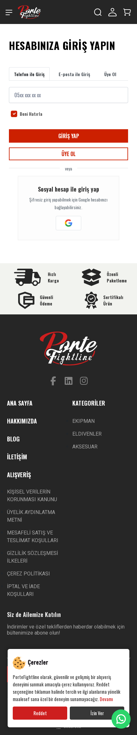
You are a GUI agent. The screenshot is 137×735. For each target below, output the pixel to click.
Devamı (106, 698)
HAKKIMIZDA (22, 421)
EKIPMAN (83, 421)
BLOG (13, 439)
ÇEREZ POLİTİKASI (28, 574)
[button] (127, 11)
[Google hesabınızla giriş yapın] (68, 223)
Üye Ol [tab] (110, 74)
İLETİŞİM (17, 457)
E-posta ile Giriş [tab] (74, 74)
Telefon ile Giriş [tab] (29, 74)
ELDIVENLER (87, 434)
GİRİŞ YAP (68, 136)
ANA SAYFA (20, 403)
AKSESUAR (84, 447)
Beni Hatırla (31, 114)
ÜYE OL (68, 154)
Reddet (40, 712)
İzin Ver (97, 712)
